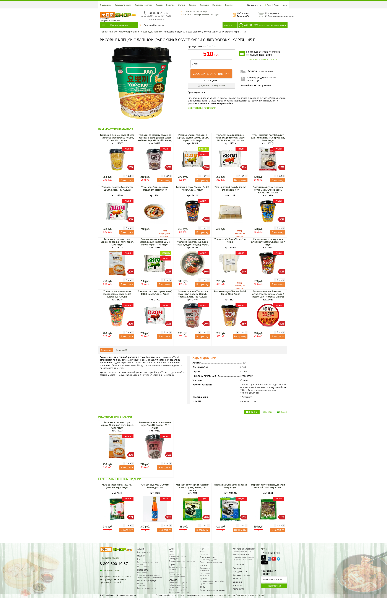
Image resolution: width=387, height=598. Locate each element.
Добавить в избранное (212, 85)
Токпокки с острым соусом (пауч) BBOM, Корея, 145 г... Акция (155, 292)
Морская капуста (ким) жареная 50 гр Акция (230, 486)
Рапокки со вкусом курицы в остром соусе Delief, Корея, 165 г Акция (268, 242)
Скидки (159, 5)
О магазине (105, 5)
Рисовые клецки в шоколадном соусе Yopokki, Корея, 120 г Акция (155, 425)
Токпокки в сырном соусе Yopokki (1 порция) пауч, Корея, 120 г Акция (117, 242)
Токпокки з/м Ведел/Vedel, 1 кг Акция (230, 240)
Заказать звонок (156, 19)
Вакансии (204, 5)
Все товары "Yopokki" (202, 107)
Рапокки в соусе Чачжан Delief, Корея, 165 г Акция (230, 292)
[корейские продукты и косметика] (101, 9)
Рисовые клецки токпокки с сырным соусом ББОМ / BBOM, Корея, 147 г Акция (193, 137)
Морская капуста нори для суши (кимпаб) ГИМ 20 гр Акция (268, 486)
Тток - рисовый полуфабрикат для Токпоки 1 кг (230, 188)
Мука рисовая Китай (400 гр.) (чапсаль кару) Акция (117, 486)
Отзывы (192, 5)
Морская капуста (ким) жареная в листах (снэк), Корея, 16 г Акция (192, 487)
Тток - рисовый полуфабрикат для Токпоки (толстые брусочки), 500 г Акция (268, 137)
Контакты (216, 5)
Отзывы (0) (121, 350)
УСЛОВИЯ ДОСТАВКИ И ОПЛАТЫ (262, 59)
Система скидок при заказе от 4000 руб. (201, 14)
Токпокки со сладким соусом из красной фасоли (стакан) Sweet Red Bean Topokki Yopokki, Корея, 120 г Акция (155, 139)
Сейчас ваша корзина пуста (276, 15)
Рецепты (170, 5)
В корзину (127, 180)
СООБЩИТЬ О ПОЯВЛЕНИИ (211, 74)
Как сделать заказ (122, 5)
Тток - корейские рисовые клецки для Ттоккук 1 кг (154, 188)
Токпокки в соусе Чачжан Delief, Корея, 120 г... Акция (192, 188)
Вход (269, 5)
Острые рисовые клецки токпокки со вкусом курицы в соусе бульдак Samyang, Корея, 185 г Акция (193, 243)
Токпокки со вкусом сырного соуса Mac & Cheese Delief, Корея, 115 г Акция (268, 190)
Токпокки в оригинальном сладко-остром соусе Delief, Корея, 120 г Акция (117, 294)
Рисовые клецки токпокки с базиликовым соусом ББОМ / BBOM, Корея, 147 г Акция (155, 242)
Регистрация (280, 5)
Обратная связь (111, 570)
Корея (243, 371)
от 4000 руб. (253, 80)
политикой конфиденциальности (219, 595)
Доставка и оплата (143, 5)
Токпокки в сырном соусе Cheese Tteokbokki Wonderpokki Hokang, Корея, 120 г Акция (117, 137)
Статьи (181, 5)
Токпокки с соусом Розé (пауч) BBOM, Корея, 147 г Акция (117, 188)
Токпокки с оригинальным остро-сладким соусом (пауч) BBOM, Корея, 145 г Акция (230, 137)
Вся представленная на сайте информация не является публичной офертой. (115, 579)
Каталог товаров (119, 25)
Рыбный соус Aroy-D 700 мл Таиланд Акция (155, 486)
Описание (106, 350)
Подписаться (274, 585)
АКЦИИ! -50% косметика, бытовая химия (265, 25)
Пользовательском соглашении (250, 595)
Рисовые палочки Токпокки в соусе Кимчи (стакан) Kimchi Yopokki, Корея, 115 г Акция (192, 294)
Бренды (229, 5)
